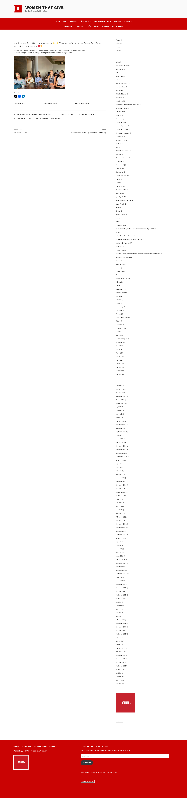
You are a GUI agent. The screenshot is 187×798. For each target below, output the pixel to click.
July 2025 (119, 407)
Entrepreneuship (45, 114)
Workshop (119, 342)
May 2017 (119, 680)
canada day (119, 101)
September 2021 (121, 535)
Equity (118, 179)
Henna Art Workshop (51, 103)
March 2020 (120, 581)
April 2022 (119, 510)
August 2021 (120, 538)
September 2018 (121, 634)
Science (118, 282)
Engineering (119, 172)
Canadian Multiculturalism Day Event (127, 104)
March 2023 (119, 474)
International (120, 225)
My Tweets (119, 722)
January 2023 (120, 478)
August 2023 (120, 460)
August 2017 (120, 669)
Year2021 (119, 360)
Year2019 (119, 353)
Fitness (118, 182)
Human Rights (120, 214)
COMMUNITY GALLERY (122, 21)
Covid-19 (118, 143)
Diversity (119, 154)
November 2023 (121, 449)
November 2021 (121, 527)
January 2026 (120, 389)
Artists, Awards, (121, 76)
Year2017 (119, 346)
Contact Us (68, 26)
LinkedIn (118, 50)
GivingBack (73, 114)
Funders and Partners (101, 21)
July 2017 (118, 673)
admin (28, 39)
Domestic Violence (122, 158)
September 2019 (121, 595)
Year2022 (119, 363)
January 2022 (120, 520)
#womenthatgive (28, 50)
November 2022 (121, 485)
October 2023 (120, 453)
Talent (118, 303)
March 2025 (119, 417)
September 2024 (121, 432)
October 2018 (120, 630)
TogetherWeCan (24, 116)
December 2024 (121, 424)
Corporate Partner (122, 140)
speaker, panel (120, 292)
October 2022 (120, 488)
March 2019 (119, 616)
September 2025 (121, 403)
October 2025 (120, 400)
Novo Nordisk (120, 264)
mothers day (120, 250)
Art (117, 73)
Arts (117, 80)
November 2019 (121, 588)
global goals (119, 197)
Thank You (119, 310)
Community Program (122, 133)
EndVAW (34, 114)
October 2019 (120, 591)
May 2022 (119, 506)
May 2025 (119, 414)
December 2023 (121, 446)
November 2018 (121, 627)
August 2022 (120, 495)
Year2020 (119, 356)
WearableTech (120, 328)
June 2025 (119, 410)
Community (119, 122)
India (117, 222)
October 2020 (120, 570)
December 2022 (121, 481)
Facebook (119, 40)
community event (121, 126)
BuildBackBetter (121, 94)
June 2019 (119, 605)
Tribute (118, 321)
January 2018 (120, 652)
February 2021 (120, 559)
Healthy (118, 207)
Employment (120, 165)
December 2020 (121, 563)
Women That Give (44, 8)
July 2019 (118, 602)
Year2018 (119, 349)
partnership (119, 271)
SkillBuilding (119, 289)
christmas (119, 119)
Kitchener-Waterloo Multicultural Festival (129, 239)
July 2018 (118, 637)
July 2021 (118, 542)
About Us (80, 26)
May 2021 (119, 549)
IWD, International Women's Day (126, 236)
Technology (119, 307)
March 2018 (119, 645)
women (118, 335)
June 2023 (119, 467)
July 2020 (119, 577)
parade (118, 268)
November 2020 (121, 566)
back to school (120, 87)
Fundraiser (119, 186)
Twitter (118, 47)
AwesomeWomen (23, 114)
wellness (118, 332)
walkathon (119, 324)
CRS (117, 147)
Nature (118, 261)
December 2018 (121, 623)
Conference (119, 136)
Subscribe (87, 763)
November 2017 (121, 659)
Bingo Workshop (19, 103)
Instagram (119, 43)
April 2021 (119, 552)
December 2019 (121, 584)
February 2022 (120, 517)
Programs (73, 21)
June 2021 (119, 545)
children (118, 115)
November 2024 (121, 428)
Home (58, 21)
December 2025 (121, 393)
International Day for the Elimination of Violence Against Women (136, 229)
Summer (118, 300)
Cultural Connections (122, 151)
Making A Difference (87, 114)
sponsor (118, 296)
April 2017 (119, 684)
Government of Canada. (123, 200)
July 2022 (119, 499)
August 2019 (120, 598)
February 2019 (120, 620)
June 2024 (119, 435)
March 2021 (119, 556)
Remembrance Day (122, 278)
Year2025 (119, 374)
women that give (121, 339)
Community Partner (122, 129)
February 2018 (120, 648)
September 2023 (121, 456)
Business (119, 97)
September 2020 (121, 574)
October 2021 (120, 531)
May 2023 (119, 471)
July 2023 (119, 464)
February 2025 (120, 421)
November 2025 (121, 396)
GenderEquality (60, 114)
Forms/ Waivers (117, 26)
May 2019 (119, 609)
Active (118, 62)
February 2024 (120, 442)
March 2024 (119, 439)
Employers (119, 161)
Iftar (117, 218)
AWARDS (105, 26)
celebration (119, 112)
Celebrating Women (122, 108)
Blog (65, 21)
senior (118, 285)
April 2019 (119, 613)
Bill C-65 (118, 90)
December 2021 (121, 524)
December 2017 (121, 655)
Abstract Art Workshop (82, 103)
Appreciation (120, 69)
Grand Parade (120, 204)
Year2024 (119, 371)
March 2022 (119, 513)
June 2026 (119, 385)
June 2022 (119, 503)
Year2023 (119, 367)
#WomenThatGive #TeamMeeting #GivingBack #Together (41, 118)
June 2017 (119, 676)
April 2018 (119, 641)
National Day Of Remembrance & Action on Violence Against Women (138, 253)
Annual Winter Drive (122, 65)
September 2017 (121, 666)
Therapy (118, 314)
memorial (119, 246)
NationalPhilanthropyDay (124, 257)
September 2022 (121, 492)
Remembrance (120, 275)
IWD (117, 232)
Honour (118, 211)
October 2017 (120, 662)
